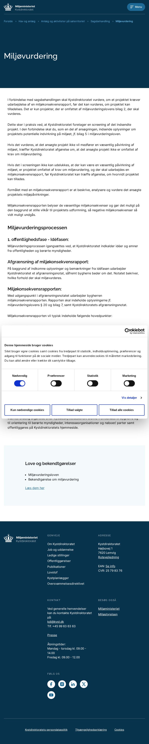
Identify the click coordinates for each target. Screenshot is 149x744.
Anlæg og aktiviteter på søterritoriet (63, 21)
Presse (52, 635)
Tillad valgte (74, 410)
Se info (110, 566)
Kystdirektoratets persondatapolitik (46, 729)
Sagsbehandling (100, 21)
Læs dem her (34, 488)
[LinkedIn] (73, 684)
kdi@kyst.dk (55, 622)
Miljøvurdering (124, 21)
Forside (8, 21)
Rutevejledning (108, 557)
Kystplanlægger (58, 578)
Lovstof (52, 572)
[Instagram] (62, 684)
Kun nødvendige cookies (27, 410)
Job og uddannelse (60, 549)
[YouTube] (51, 695)
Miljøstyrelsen (108, 614)
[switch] (56, 383)
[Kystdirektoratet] (19, 7)
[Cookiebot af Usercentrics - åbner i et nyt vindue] (128, 331)
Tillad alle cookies (122, 410)
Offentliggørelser (59, 561)
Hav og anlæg (27, 21)
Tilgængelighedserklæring (91, 729)
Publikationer (56, 567)
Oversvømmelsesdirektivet (65, 583)
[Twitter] (84, 684)
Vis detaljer (129, 397)
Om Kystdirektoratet (61, 544)
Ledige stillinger (58, 555)
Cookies (119, 729)
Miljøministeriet (109, 609)
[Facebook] (51, 684)
